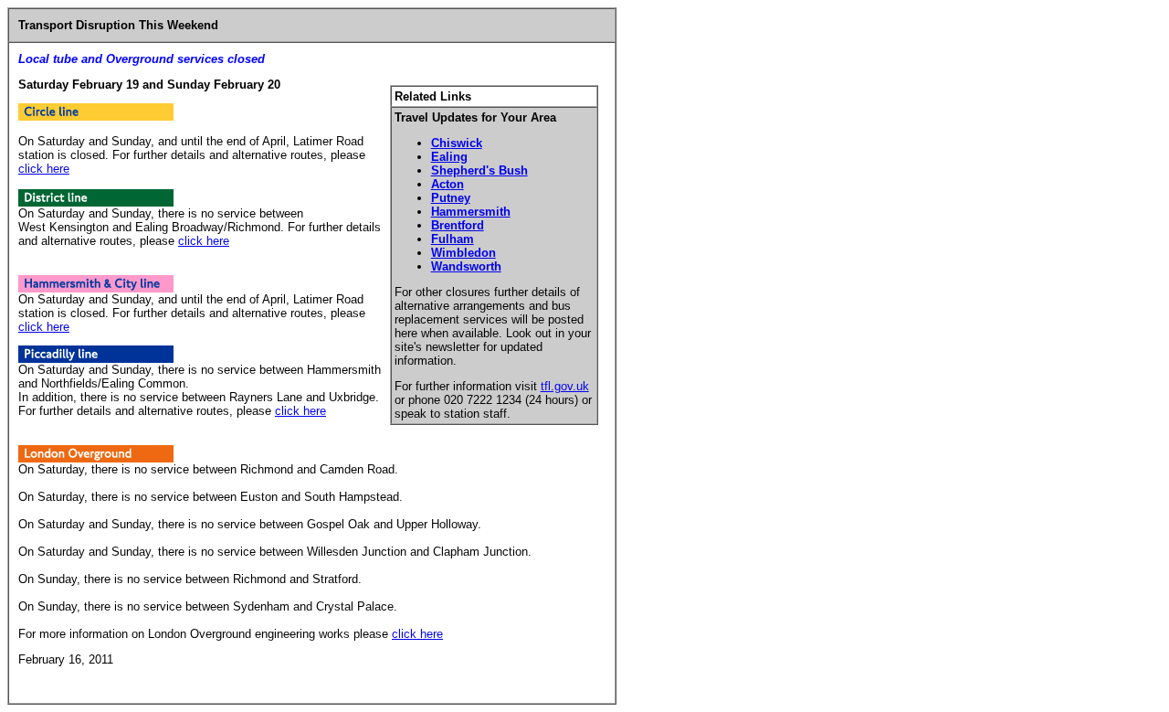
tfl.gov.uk (565, 386)
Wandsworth (466, 266)
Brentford (457, 225)
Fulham (452, 239)
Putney (450, 198)
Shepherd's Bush (479, 170)
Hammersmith (471, 211)
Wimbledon (463, 253)
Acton (447, 184)
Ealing (449, 157)
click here (43, 168)
